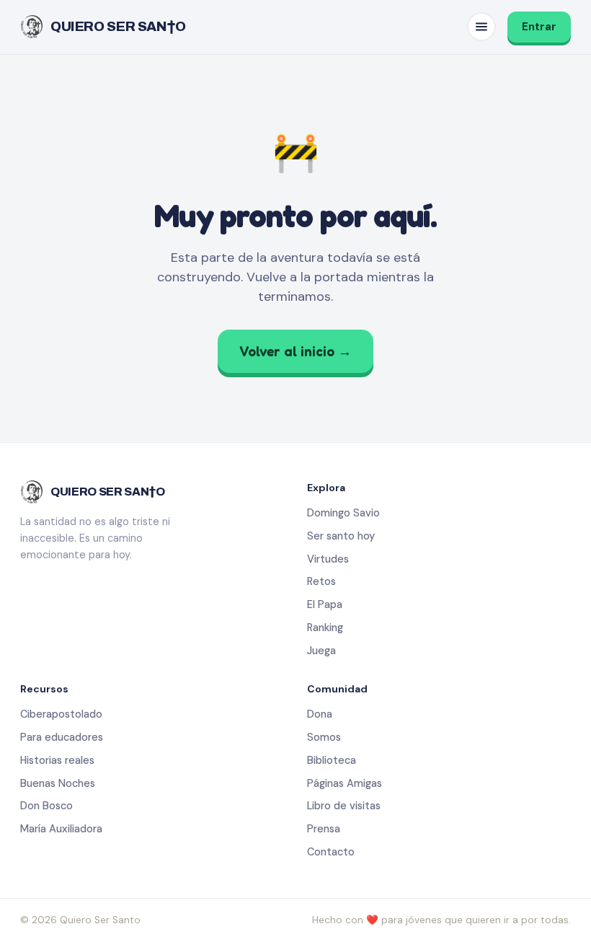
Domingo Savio (343, 512)
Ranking (325, 627)
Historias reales (57, 760)
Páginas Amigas (344, 783)
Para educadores (61, 737)
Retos (321, 581)
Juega (321, 650)
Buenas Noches (57, 783)
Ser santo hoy (341, 535)
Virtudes (328, 559)
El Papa (324, 604)
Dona (319, 714)
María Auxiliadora (61, 828)
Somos (324, 737)
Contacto (331, 851)
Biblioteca (331, 760)
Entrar (539, 26)
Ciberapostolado (61, 714)
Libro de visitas (344, 805)
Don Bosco (46, 805)
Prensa (323, 828)
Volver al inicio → (295, 351)
